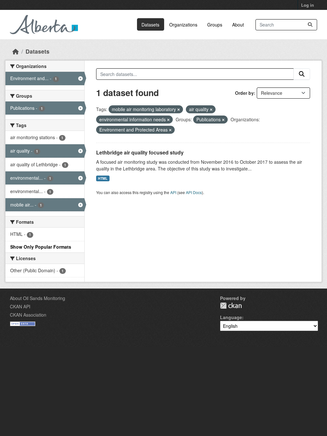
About (238, 24)
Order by (244, 93)
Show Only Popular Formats (40, 247)
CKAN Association (28, 315)
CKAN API (20, 306)
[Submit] (310, 24)
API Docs (194, 192)
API (173, 192)
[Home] (15, 51)
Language (231, 317)
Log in (307, 5)
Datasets (150, 24)
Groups (214, 24)
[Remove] (178, 109)
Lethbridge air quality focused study (140, 152)
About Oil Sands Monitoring (37, 298)
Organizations (183, 24)
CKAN (231, 305)
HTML (102, 178)
